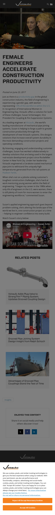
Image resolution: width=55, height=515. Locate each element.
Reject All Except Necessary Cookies (27, 500)
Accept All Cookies (27, 508)
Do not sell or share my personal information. (22, 495)
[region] (27, 488)
